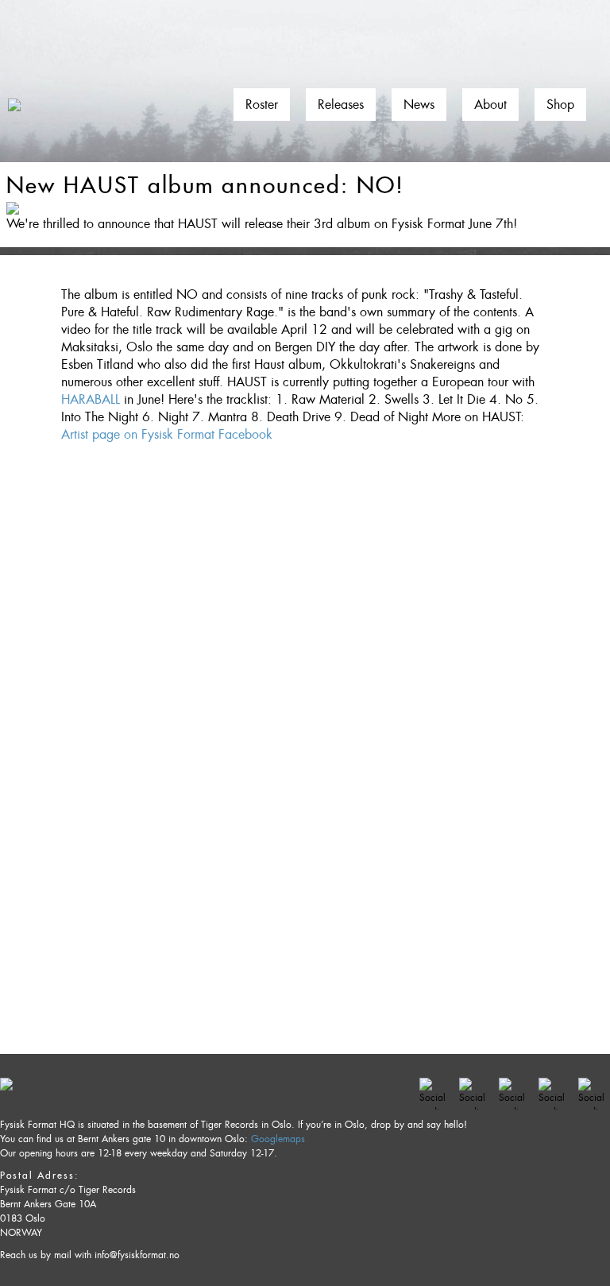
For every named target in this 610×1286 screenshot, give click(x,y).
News (418, 104)
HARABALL (90, 399)
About (490, 104)
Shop (560, 104)
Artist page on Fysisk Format (137, 434)
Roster (261, 104)
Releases (341, 104)
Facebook (245, 434)
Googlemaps (278, 1139)
